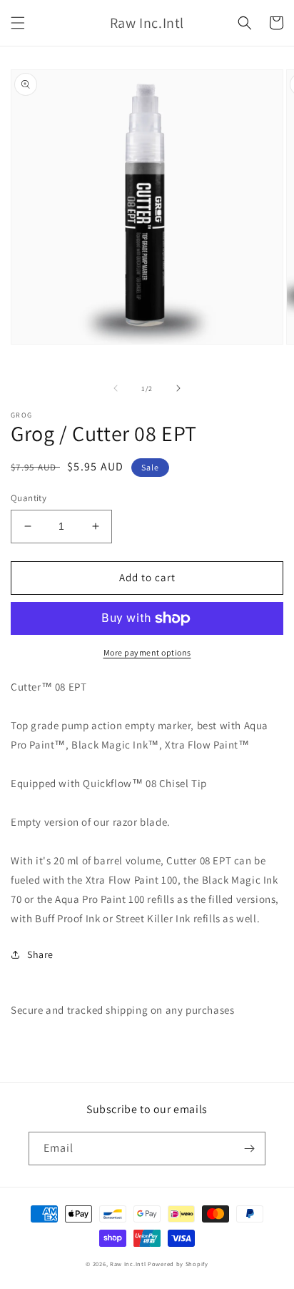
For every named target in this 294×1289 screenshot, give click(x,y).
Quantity (28, 498)
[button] (18, 23)
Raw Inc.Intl (128, 1264)
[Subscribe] (249, 1148)
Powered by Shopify (178, 1264)
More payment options (147, 652)
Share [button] (40, 954)
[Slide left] (115, 388)
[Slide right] (178, 388)
